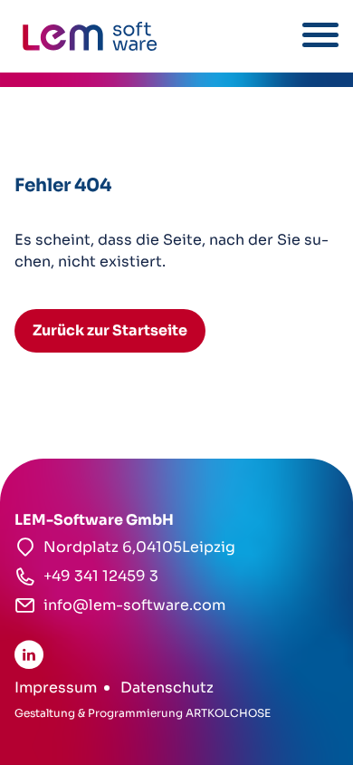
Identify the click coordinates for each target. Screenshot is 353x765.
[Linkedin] (29, 654)
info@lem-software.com (134, 605)
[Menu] (320, 35)
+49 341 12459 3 (100, 576)
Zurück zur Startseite (110, 330)
